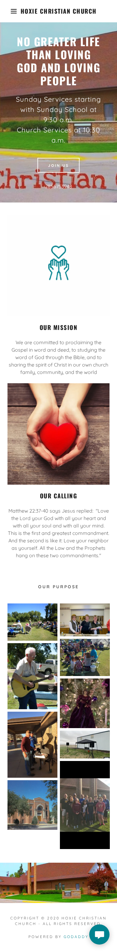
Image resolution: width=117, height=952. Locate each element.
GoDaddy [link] (76, 936)
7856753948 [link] (58, 186)
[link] (58, 11)
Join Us (58, 165)
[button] (9, 11)
